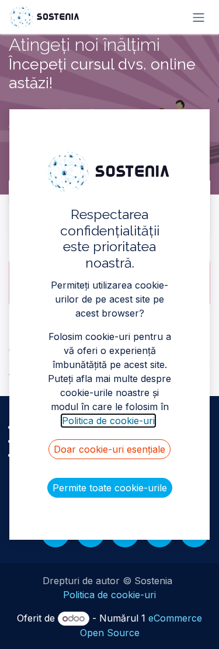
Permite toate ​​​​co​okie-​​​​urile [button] (110, 488)
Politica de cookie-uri (109, 595)
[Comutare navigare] (198, 17)
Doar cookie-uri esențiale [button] (109, 449)
